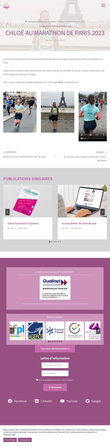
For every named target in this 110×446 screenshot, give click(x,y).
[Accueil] (26, 21)
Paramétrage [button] (10, 439)
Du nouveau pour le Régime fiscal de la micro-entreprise (85, 156)
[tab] (49, 241)
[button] (20, 112)
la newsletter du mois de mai (79, 223)
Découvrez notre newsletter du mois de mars (24, 154)
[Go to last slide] (7, 212)
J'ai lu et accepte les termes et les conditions (56, 379)
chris (50, 40)
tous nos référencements (54, 348)
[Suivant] (102, 212)
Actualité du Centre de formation (55, 26)
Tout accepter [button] (25, 439)
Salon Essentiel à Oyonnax (23, 223)
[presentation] (27, 201)
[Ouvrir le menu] (103, 5)
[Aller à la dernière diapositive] (12, 331)
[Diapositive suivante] (98, 331)
